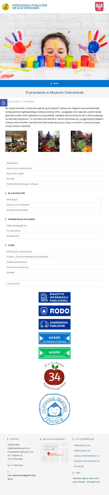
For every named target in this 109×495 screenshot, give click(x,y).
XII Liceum (79, 466)
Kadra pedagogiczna (17, 225)
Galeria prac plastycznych (19, 168)
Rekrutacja (12, 199)
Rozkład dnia (13, 236)
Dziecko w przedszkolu (18, 204)
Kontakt (10, 178)
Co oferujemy (13, 230)
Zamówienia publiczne (18, 267)
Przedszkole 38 (82, 450)
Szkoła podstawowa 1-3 (86, 456)
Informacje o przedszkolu (19, 251)
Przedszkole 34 (82, 445)
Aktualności (12, 163)
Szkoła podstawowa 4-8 (86, 461)
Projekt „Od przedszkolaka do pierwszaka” (28, 256)
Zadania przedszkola (17, 262)
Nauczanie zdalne (15, 173)
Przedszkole (29, 101)
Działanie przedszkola (17, 210)
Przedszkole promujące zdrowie (22, 184)
